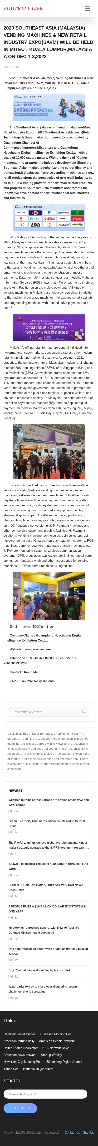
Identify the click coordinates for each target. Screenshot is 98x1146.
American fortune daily (19, 1041)
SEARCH (17, 1108)
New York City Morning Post (23, 1062)
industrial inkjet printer (38, 1069)
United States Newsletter (21, 1048)
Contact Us (72, 1132)
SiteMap (88, 1132)
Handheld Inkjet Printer (19, 1034)
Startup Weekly (51, 1055)
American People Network (57, 1041)
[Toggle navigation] (87, 8)
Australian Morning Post (56, 1034)
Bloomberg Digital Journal (64, 1062)
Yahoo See (11, 1069)
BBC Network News (55, 1048)
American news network (20, 1055)
